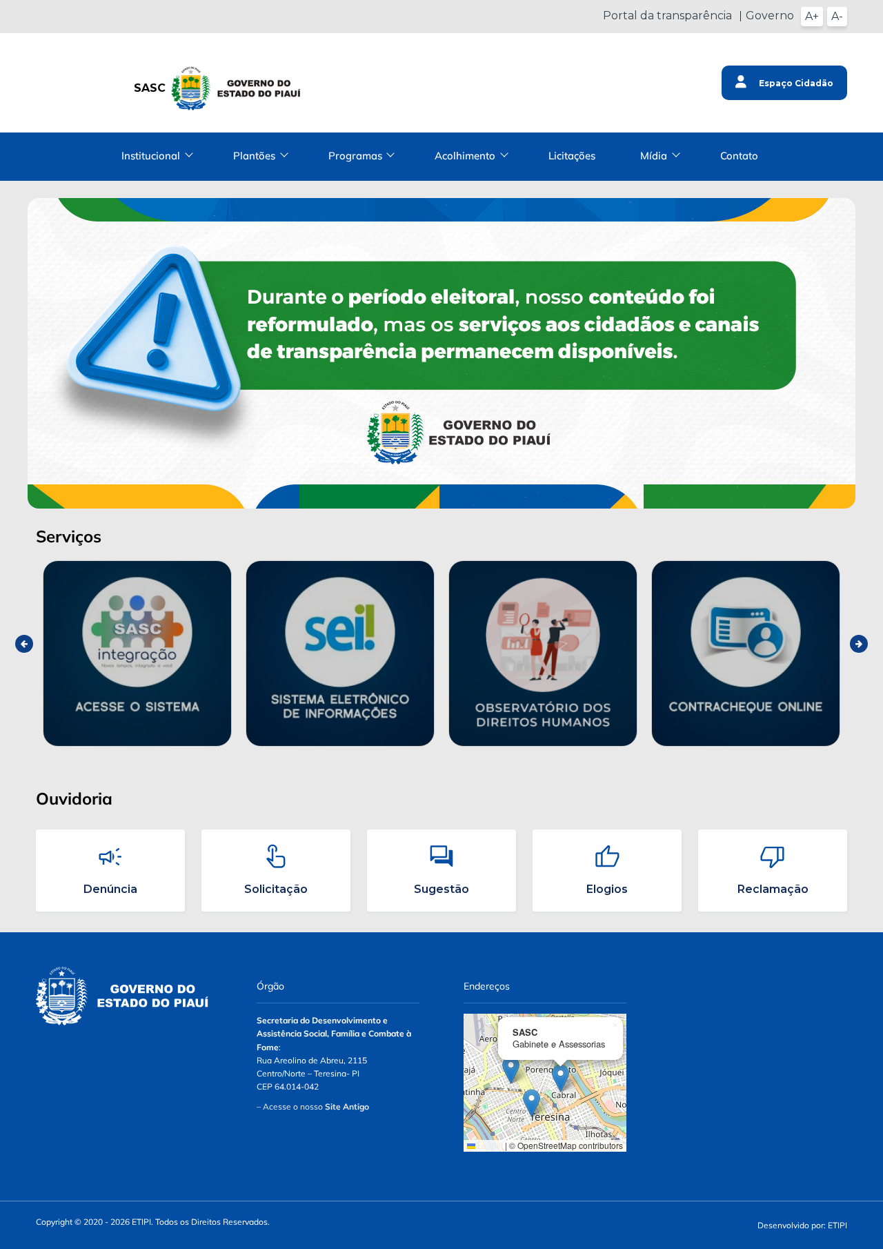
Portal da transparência (667, 15)
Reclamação (772, 889)
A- (837, 16)
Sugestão (441, 889)
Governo (770, 15)
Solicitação (276, 889)
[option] (137, 653)
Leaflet (489, 1145)
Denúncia (110, 889)
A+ (812, 16)
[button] (510, 1070)
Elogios (607, 889)
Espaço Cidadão (795, 83)
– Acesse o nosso (313, 1106)
